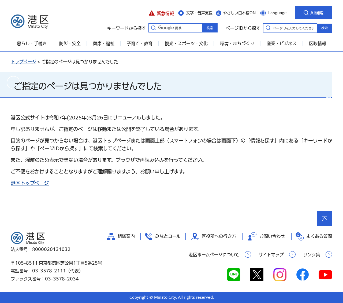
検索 (324, 28)
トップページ (23, 62)
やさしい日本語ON (239, 13)
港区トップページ (30, 183)
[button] (161, 12)
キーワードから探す (153, 27)
